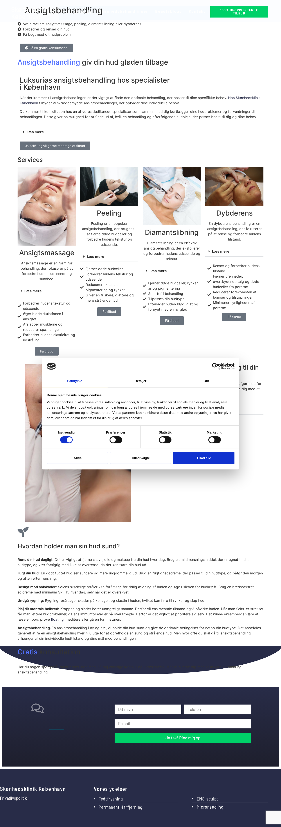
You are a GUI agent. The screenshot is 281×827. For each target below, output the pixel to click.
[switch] (116, 439)
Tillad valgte (140, 458)
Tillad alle (203, 458)
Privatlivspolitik (13, 797)
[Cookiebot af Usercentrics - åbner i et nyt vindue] (215, 366)
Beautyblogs (168, 11)
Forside (84, 11)
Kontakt (197, 11)
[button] (140, 132)
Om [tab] (206, 381)
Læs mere (35, 132)
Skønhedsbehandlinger (123, 11)
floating (57, 619)
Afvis (77, 458)
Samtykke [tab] (74, 381)
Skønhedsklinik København (32, 12)
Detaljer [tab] (141, 381)
